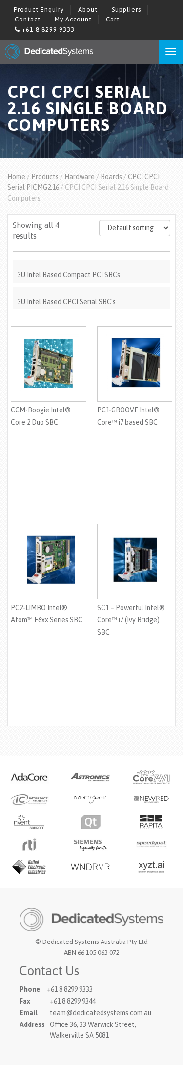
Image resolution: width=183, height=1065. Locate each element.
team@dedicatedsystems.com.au (100, 1013)
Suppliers (126, 9)
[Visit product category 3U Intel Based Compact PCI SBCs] (91, 263)
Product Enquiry (39, 9)
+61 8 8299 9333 (47, 29)
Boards (111, 177)
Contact (28, 19)
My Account (73, 19)
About (88, 9)
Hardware (79, 177)
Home (16, 177)
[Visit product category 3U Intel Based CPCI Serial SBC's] (91, 290)
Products (45, 177)
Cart (113, 19)
